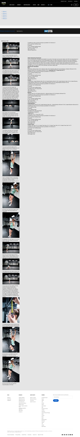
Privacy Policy (17, 434)
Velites (43, 400)
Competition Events (27, 4)
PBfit (42, 407)
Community (19, 4)
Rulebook (8, 397)
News (38, 4)
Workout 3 (5, 15)
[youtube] (68, 434)
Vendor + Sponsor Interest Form (23, 406)
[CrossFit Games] (4, 3)
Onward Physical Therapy (46, 412)
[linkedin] (70, 434)
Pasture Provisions (45, 408)
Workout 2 (5, 13)
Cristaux (43, 415)
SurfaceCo (43, 411)
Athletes (34, 4)
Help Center (21, 410)
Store (50, 4)
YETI (42, 401)
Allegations (9, 400)
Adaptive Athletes (21, 397)
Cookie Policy (24, 434)
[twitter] (64, 434)
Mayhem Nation (44, 419)
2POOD (43, 403)
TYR (42, 423)
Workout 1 (5, 11)
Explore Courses (33, 401)
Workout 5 (5, 18)
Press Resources (21, 401)
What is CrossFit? (33, 397)
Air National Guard (44, 397)
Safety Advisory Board (22, 403)
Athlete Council (21, 404)
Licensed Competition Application (22, 409)
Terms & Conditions (10, 434)
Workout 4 (5, 16)
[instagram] (66, 434)
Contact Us (20, 411)
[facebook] (62, 434)
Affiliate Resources (22, 400)
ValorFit (43, 422)
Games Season (11, 4)
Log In (76, 4)
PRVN (42, 414)
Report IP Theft (40, 434)
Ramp (42, 416)
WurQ (42, 418)
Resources (43, 4)
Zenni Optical (44, 405)
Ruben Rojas (44, 426)
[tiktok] (72, 434)
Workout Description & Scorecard (8, 31)
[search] (72, 5)
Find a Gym (32, 400)
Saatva (43, 404)
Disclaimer (29, 434)
